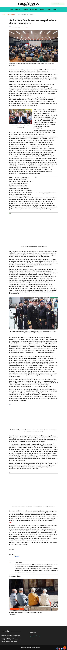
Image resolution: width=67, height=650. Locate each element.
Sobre (55, 9)
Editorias (25, 9)
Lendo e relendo (11, 14)
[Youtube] (3, 3)
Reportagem (33, 9)
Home (4, 14)
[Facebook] (1, 3)
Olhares (49, 9)
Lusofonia (41, 9)
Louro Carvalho (16, 27)
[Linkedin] (8, 3)
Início (11, 9)
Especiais (17, 9)
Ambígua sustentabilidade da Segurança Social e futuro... (25, 612)
